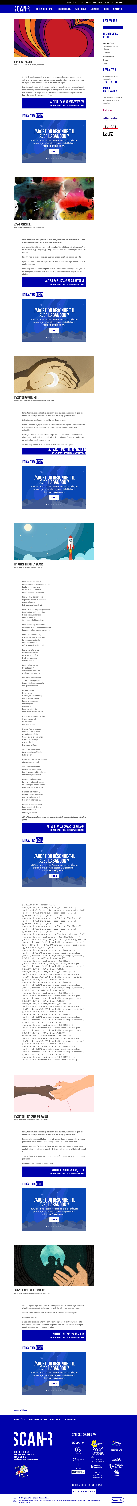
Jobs (94, 2)
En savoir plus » (24, 1502)
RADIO (77, 9)
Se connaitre (32, 1293)
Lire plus (54, 151)
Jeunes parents (28, 227)
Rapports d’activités (104, 2)
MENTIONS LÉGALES (117, 2)
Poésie (20, 567)
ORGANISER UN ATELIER (85, 2)
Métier (20, 1293)
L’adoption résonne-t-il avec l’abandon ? (54, 133)
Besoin (24, 1119)
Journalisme (22, 65)
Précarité (24, 567)
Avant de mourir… (23, 224)
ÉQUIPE (75, 2)
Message (33, 400)
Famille (33, 1119)
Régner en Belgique (108, 56)
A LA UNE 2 (34, 65)
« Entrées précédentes (20, 1410)
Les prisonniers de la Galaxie (28, 564)
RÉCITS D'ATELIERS (40, 65)
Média (26, 65)
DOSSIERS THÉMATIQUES (65, 9)
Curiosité (25, 400)
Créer (28, 1119)
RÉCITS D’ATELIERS (41, 9)
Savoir (28, 1293)
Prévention (24, 1293)
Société (28, 567)
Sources (105, 60)
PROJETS (106, 9)
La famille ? (106, 52)
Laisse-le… (106, 63)
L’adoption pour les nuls (26, 397)
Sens (37, 1293)
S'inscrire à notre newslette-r (83, 1491)
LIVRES (51, 9)
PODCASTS (84, 9)
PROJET (69, 2)
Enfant (23, 227)
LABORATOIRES (94, 9)
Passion (30, 65)
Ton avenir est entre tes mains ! (29, 1290)
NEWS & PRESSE (118, 9)
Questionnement (38, 400)
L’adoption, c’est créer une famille (31, 1116)
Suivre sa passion (23, 61)
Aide (21, 227)
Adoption (21, 400)
